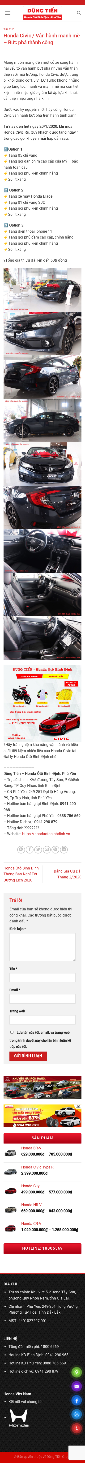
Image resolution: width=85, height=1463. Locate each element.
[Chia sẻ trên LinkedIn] (64, 850)
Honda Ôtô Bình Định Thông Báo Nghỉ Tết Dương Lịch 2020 (21, 874)
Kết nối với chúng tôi (25, 1401)
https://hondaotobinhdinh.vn (46, 834)
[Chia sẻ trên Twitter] (38, 850)
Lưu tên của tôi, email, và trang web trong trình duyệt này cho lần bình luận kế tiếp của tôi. (40, 1040)
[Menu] (8, 13)
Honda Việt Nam (17, 1394)
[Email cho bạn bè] (47, 850)
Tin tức (9, 29)
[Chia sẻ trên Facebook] (30, 850)
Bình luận (17, 929)
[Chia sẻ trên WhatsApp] (21, 850)
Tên (13, 969)
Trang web (17, 1011)
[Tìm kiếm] (78, 12)
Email (14, 990)
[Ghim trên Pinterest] (55, 850)
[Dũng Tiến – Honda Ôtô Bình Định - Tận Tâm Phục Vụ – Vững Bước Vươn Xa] (43, 12)
